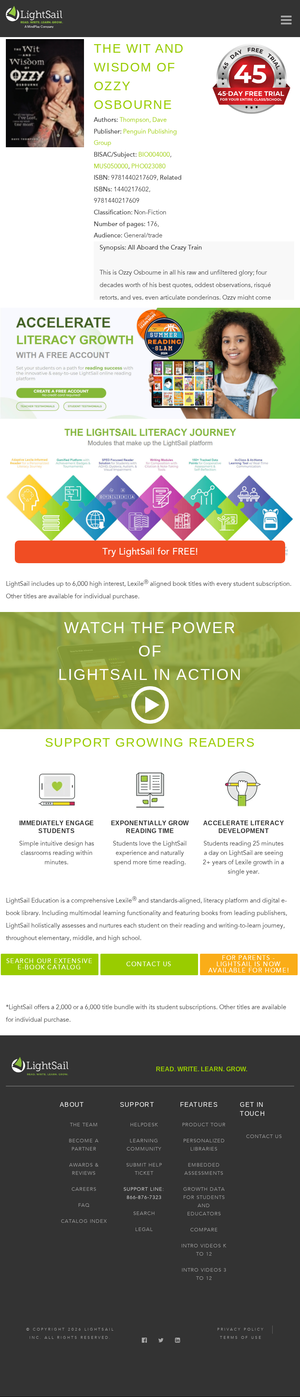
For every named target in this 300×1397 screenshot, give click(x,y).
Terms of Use (241, 1337)
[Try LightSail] (252, 116)
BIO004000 (154, 155)
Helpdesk (144, 1125)
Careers (83, 1189)
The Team (84, 1125)
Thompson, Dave (143, 120)
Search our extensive (49, 964)
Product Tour (204, 1125)
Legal (144, 1229)
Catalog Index (84, 1221)
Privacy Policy (240, 1329)
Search (144, 1213)
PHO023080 (148, 166)
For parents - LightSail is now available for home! (248, 964)
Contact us (149, 964)
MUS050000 (111, 166)
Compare (204, 1230)
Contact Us (264, 1136)
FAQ (84, 1205)
